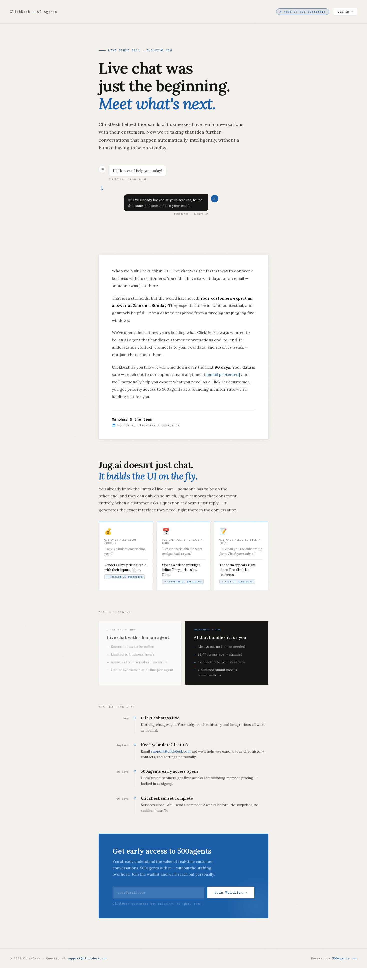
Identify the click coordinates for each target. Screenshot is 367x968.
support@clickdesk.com (170, 751)
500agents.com (344, 958)
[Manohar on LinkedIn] (113, 425)
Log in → (345, 12)
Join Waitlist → (230, 892)
